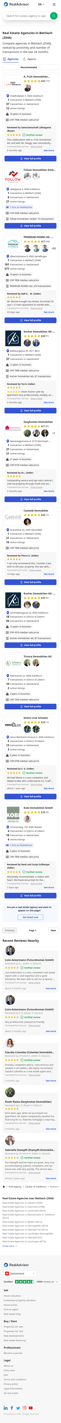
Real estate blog (12, 1313)
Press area (9, 1370)
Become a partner (13, 1353)
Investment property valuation (20, 1300)
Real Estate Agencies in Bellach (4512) (22, 1221)
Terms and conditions (15, 1379)
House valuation (12, 1295)
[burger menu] (54, 4)
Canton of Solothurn (35, 1186)
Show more (8, 1245)
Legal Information (13, 1388)
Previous (9, 930)
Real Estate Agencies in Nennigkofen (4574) (25, 1225)
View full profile (32, 158)
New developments (14, 1335)
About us (8, 1365)
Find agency (15, 1186)
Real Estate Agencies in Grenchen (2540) (24, 1206)
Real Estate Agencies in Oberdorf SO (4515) (25, 1229)
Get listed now (30, 917)
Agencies (13, 59)
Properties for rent (13, 1331)
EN (40, 4)
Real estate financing (15, 1340)
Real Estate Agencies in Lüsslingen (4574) (24, 1241)
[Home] (4, 1186)
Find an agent (11, 1309)
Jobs (6, 1374)
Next (53, 930)
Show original (36, 146)
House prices (10, 1304)
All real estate (11, 1393)
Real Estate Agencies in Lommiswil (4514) (24, 1210)
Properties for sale (13, 1326)
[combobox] (30, 15)
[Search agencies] (54, 16)
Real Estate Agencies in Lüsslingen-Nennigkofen (28, 1233)
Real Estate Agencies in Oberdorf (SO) (22, 1237)
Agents (31, 59)
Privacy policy (11, 1383)
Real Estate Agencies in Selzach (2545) (22, 1202)
